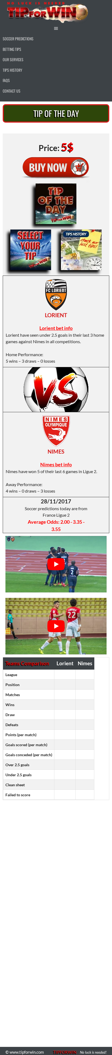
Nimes (56, 451)
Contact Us (11, 91)
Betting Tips (12, 49)
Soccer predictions (18, 38)
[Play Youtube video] (56, 564)
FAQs (6, 80)
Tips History (12, 70)
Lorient (56, 315)
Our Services (13, 59)
